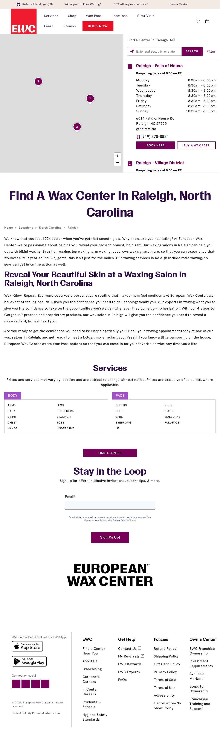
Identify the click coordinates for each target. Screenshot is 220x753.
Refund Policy (165, 648)
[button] (197, 21)
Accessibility (164, 695)
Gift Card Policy (167, 664)
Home (9, 227)
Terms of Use (165, 687)
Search (192, 51)
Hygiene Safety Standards (94, 717)
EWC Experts (129, 672)
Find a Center (110, 453)
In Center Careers (90, 691)
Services (110, 368)
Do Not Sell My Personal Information (36, 713)
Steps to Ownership (198, 688)
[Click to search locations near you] (132, 51)
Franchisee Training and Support (199, 704)
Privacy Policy (165, 672)
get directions (146, 129)
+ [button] (117, 156)
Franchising (92, 669)
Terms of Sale (165, 679)
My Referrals (129, 656)
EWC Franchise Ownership (202, 651)
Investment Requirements (201, 663)
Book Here (155, 145)
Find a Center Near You (93, 651)
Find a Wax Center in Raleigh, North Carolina (110, 205)
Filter (211, 51)
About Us (90, 661)
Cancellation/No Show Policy (167, 705)
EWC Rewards (130, 664)
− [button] (117, 162)
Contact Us (128, 648)
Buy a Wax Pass (196, 145)
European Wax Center (36, 702)
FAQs (122, 679)
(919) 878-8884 (155, 136)
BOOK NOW (98, 26)
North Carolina (51, 227)
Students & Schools (91, 704)
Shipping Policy (166, 656)
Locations (26, 227)
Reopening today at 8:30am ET (159, 73)
